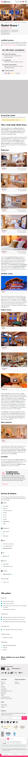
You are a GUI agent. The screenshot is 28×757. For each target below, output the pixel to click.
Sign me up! (24, 718)
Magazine (3, 694)
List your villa (4, 689)
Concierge (3, 687)
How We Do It (5, 483)
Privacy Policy (4, 705)
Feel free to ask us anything (10, 45)
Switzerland (17, 683)
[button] (14, 125)
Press (2, 695)
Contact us (3, 683)
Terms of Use (4, 704)
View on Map (9, 28)
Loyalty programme (5, 697)
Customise (6, 754)
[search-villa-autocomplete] (18, 1)
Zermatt (3, 28)
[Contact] (16, 1)
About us (3, 681)
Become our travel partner (6, 698)
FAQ (2, 684)
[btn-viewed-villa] (20, 1)
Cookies (2, 707)
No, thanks (15, 754)
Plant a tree (3, 692)
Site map (3, 686)
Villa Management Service (6, 690)
